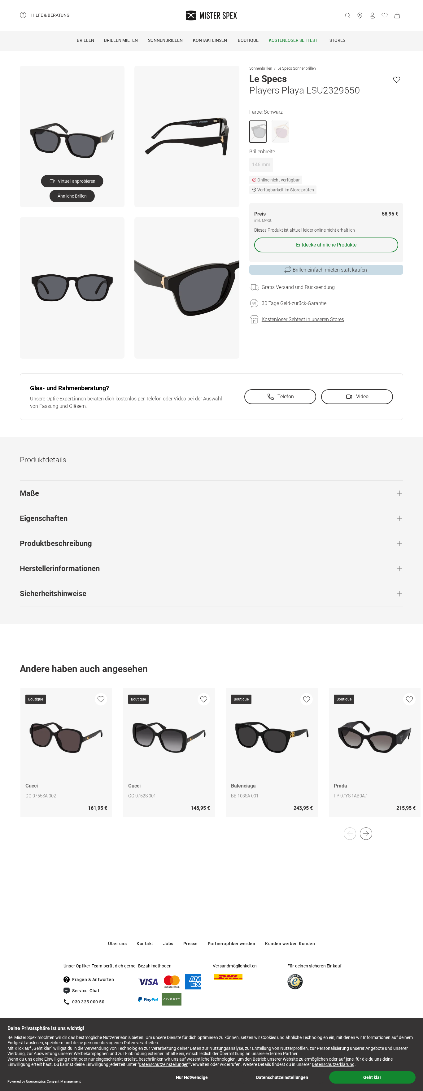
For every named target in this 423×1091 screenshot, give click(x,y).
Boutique (248, 40)
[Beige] (280, 131)
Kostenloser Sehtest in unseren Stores (303, 319)
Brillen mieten (121, 40)
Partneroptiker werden (231, 943)
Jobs (168, 943)
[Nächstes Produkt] (366, 833)
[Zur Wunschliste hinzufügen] (396, 79)
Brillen (85, 40)
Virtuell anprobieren (76, 181)
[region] (211, 759)
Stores (337, 40)
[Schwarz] (258, 131)
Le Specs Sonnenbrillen (296, 68)
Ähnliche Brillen (72, 196)
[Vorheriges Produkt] (350, 833)
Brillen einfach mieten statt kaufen (330, 269)
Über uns (117, 943)
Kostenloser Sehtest (293, 40)
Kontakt (145, 943)
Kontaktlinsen (210, 40)
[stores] (360, 15)
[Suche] (347, 15)
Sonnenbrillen (165, 40)
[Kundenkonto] (372, 15)
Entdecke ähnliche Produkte (326, 245)
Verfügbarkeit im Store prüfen (285, 189)
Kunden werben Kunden (290, 943)
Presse (190, 943)
